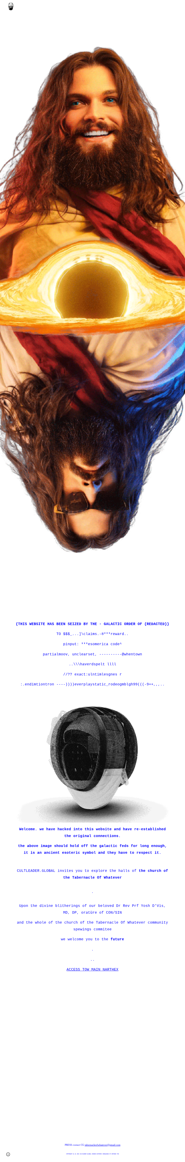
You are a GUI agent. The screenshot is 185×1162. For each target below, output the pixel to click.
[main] (92, 24)
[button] (8, 1154)
